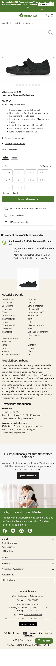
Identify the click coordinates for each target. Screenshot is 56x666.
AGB (15, 640)
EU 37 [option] (19, 172)
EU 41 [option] (19, 180)
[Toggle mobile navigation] (3, 15)
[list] (28, 55)
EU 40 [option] (7, 180)
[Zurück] (3, 56)
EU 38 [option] (31, 172)
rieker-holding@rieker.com (20, 418)
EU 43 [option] (43, 180)
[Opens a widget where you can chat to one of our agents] (44, 641)
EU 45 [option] (19, 187)
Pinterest (29, 530)
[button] (47, 15)
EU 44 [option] (7, 187)
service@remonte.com (33, 614)
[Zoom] (50, 32)
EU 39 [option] (43, 172)
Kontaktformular (9, 543)
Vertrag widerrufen (28, 624)
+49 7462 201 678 (31, 600)
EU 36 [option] (7, 172)
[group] (28, 177)
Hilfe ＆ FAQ (7, 550)
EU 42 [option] (31, 180)
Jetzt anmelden (28, 475)
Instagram (20, 530)
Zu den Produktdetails (15, 138)
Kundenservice (8, 546)
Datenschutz (25, 640)
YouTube (12, 530)
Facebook (4, 530)
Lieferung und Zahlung (15, 143)
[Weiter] (53, 56)
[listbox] (27, 180)
